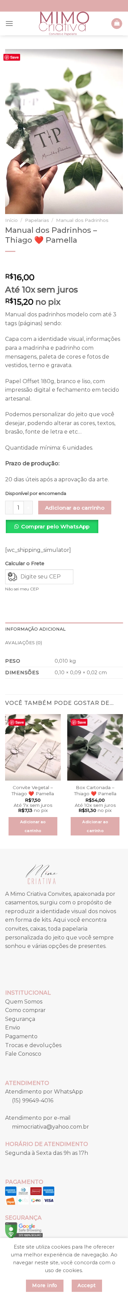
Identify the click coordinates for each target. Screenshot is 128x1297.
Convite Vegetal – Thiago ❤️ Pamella (33, 790)
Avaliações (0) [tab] (23, 642)
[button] (54, 529)
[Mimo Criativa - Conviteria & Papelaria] (64, 23)
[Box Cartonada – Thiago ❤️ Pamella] (95, 747)
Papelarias (37, 220)
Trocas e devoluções (33, 1045)
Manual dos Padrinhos (82, 220)
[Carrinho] (116, 23)
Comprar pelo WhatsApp (55, 526)
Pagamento (21, 1036)
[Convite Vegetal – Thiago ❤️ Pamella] (33, 747)
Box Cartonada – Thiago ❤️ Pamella (95, 790)
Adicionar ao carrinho (75, 507)
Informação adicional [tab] (35, 629)
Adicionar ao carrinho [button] (33, 826)
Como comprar (25, 1010)
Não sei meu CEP (22, 588)
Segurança (20, 1019)
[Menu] (9, 23)
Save (14, 57)
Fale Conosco (23, 1054)
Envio (12, 1027)
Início (11, 220)
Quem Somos (23, 1001)
